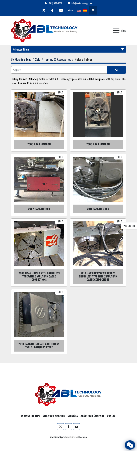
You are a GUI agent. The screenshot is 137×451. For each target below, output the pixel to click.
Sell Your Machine (54, 416)
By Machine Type (30, 416)
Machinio (82, 437)
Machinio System (58, 437)
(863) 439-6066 (55, 3)
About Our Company (92, 416)
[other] (71, 10)
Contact (112, 416)
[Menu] (116, 31)
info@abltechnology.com (82, 3)
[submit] (116, 70)
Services (72, 416)
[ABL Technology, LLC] (68, 394)
